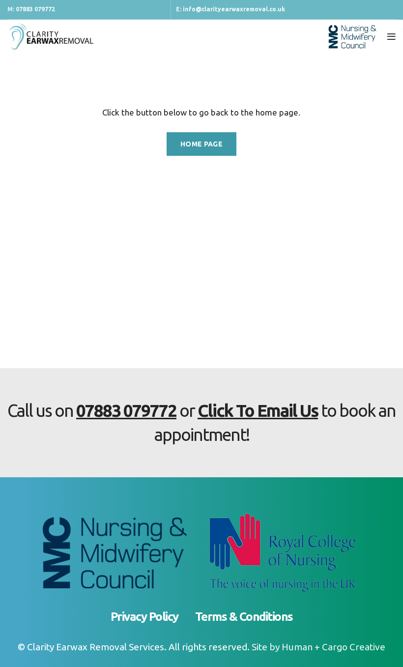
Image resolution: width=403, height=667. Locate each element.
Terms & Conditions (244, 616)
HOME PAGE (201, 144)
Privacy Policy (144, 616)
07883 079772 (35, 9)
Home (16, 72)
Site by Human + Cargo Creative (318, 646)
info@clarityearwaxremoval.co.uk (234, 9)
